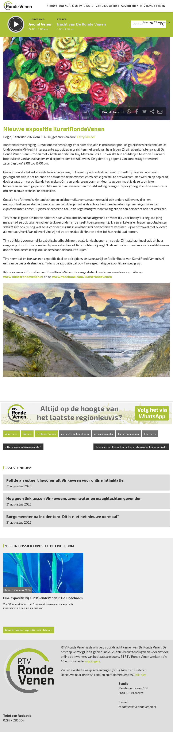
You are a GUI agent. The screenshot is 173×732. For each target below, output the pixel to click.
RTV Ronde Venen (152, 5)
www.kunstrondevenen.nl (23, 277)
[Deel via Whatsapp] (129, 112)
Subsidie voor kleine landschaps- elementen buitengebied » (131, 446)
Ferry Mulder (86, 137)
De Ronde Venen (46, 433)
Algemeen (11, 433)
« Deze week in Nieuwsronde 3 (23, 446)
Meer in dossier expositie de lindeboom (28, 629)
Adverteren (130, 5)
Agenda (64, 5)
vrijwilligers (92, 661)
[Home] (17, 6)
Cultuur (27, 433)
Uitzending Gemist (105, 5)
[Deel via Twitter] (144, 112)
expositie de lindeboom (75, 433)
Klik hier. (141, 675)
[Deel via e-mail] (160, 112)
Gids (87, 5)
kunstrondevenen (128, 433)
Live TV (77, 5)
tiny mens (150, 433)
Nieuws (51, 5)
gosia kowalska (103, 433)
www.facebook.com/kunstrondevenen (82, 277)
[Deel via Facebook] (137, 112)
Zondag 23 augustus (156, 22)
